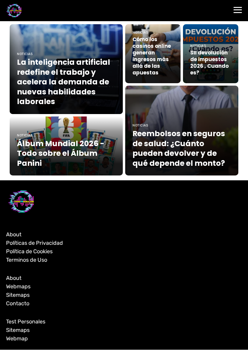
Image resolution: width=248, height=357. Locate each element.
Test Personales (25, 321)
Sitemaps (18, 295)
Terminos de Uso (26, 260)
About (13, 234)
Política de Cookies (29, 251)
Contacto (17, 303)
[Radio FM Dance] (14, 10)
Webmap (17, 338)
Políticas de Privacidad (34, 243)
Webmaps (18, 286)
